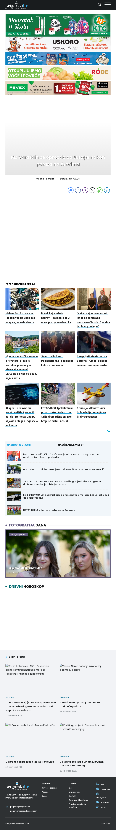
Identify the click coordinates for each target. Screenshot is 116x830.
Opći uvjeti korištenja (78, 800)
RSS (102, 784)
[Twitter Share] (92, 190)
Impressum (74, 792)
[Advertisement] (58, 215)
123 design (106, 823)
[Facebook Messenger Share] (71, 190)
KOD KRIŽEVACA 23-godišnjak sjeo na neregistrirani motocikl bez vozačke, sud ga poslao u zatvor (66, 496)
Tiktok (103, 807)
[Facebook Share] (78, 190)
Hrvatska (46, 783)
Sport (44, 796)
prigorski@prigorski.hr (20, 806)
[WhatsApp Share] (100, 190)
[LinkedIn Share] (107, 190)
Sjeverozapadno (49, 788)
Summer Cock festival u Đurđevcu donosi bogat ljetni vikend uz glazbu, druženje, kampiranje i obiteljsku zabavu (62, 483)
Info (70, 788)
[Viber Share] (85, 190)
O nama (72, 783)
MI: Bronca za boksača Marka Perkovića (29, 762)
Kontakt (72, 796)
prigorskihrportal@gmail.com (23, 811)
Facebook (105, 789)
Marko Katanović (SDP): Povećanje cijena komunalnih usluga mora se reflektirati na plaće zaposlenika (61, 455)
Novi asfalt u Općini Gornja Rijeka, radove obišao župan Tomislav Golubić (63, 469)
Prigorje (45, 792)
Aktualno (14, 103)
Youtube (105, 802)
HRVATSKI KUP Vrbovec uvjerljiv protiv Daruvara (49, 510)
